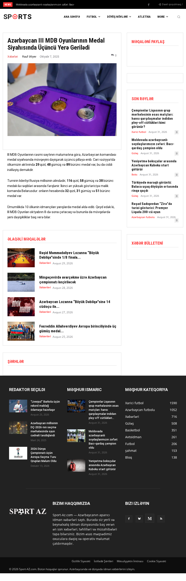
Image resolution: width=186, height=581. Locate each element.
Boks (134, 174)
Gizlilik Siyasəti (81, 561)
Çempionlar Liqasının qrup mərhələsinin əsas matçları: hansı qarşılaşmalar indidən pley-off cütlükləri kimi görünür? (152, 118)
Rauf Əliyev (29, 56)
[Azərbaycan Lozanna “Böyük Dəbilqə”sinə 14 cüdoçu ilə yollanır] (21, 306)
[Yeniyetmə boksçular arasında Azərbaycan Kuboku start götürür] (76, 465)
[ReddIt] (157, 55)
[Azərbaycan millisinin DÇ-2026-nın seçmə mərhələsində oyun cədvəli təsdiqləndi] (18, 427)
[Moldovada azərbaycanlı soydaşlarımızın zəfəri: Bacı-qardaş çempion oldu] (76, 435)
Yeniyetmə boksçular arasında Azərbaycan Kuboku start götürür (154, 165)
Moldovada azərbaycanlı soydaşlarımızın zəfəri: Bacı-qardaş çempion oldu (153, 144)
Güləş (135, 153)
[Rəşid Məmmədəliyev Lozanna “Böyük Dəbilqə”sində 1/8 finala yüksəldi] (21, 257)
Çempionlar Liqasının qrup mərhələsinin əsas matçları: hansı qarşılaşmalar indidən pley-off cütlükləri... (104, 410)
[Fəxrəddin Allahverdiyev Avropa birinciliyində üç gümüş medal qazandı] (21, 331)
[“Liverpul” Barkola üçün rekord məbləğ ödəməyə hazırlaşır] (18, 406)
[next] (102, 4)
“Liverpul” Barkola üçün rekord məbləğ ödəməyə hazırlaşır (45, 405)
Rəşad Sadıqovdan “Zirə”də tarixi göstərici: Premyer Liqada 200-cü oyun (152, 208)
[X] (146, 55)
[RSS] (161, 519)
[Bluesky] (139, 519)
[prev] (95, 4)
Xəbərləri (12, 56)
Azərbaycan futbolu (143, 217)
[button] (179, 17)
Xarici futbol (139, 132)
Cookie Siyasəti (156, 561)
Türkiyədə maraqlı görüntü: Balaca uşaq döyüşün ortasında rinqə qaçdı (155, 186)
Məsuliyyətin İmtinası (130, 561)
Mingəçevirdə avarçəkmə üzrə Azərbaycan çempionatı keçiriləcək (73, 279)
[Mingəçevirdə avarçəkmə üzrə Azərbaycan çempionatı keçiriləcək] (21, 282)
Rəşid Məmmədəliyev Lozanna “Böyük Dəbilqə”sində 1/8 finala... (69, 255)
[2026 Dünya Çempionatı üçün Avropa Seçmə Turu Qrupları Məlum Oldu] (18, 453)
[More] (167, 55)
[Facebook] (149, 5)
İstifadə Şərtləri (103, 561)
